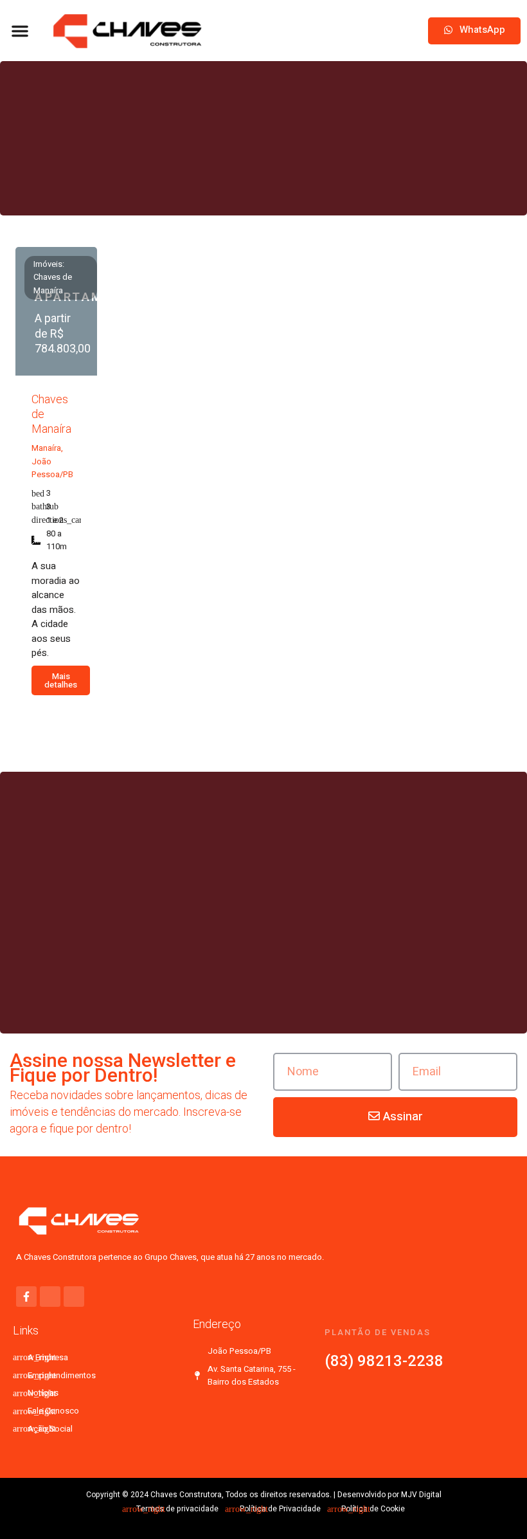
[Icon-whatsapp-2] (50, 1296)
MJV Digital (421, 1494)
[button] (19, 30)
